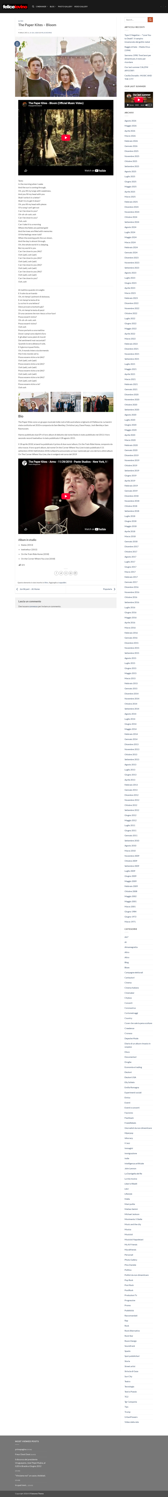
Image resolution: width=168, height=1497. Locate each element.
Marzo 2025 (130, 196)
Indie (127, 1158)
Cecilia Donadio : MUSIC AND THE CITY (138, 77)
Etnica (127, 1097)
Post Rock (129, 1285)
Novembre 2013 (132, 749)
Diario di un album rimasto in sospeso (138, 1045)
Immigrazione (131, 1153)
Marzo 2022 (130, 338)
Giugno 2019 (130, 475)
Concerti (128, 1003)
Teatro (127, 1381)
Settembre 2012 (132, 810)
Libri (127, 1189)
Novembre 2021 (132, 354)
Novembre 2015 (132, 648)
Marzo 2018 (130, 536)
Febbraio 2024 (131, 247)
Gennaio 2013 (131, 790)
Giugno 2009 (130, 876)
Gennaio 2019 (131, 490)
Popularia (107, 589)
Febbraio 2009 (131, 886)
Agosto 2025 (130, 171)
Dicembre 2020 (131, 394)
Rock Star (129, 1336)
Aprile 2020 (130, 435)
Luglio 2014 (130, 719)
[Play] (128, 105)
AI (126, 942)
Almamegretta (131, 947)
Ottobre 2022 (131, 313)
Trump (127, 1412)
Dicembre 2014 (131, 693)
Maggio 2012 (130, 820)
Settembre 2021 (132, 359)
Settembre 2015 (132, 653)
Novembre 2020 (132, 399)
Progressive (130, 1300)
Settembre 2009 (132, 866)
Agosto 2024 (130, 227)
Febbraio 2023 (131, 298)
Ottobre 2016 (131, 597)
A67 (126, 937)
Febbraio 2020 (131, 445)
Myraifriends (130, 1249)
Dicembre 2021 (131, 348)
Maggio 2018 (130, 526)
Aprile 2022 (130, 333)
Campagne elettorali (134, 972)
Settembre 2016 (132, 602)
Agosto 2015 (130, 658)
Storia (127, 1361)
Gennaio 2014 (131, 739)
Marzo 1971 (130, 921)
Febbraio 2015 (131, 683)
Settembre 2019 (132, 470)
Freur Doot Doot (22, 1454)
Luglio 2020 (130, 420)
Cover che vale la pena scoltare (138, 1023)
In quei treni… (21, 1485)
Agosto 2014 (130, 714)
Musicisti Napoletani (134, 1239)
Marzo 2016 (130, 627)
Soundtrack (130, 1346)
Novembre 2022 (132, 308)
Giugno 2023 (130, 283)
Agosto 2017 (130, 556)
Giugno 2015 (130, 668)
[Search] (33, 6)
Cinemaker (41, 7)
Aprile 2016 (130, 622)
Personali (129, 1254)
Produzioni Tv (131, 1295)
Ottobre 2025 (131, 161)
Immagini (129, 1148)
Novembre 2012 (132, 800)
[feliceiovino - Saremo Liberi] (15, 6)
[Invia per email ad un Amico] (66, 573)
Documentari (130, 1057)
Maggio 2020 (130, 430)
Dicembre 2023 (131, 257)
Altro (20, 21)
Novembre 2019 (132, 460)
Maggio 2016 (130, 617)
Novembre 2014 (132, 698)
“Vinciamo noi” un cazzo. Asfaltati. (30, 1475)
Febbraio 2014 (131, 734)
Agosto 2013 (130, 764)
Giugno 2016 (130, 612)
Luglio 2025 (130, 176)
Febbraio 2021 (131, 384)
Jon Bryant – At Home (29, 589)
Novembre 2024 (132, 212)
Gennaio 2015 (131, 688)
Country (128, 1018)
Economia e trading (133, 1067)
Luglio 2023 (130, 278)
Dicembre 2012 (131, 795)
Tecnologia (129, 1386)
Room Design (131, 1341)
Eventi (127, 1102)
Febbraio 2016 (131, 632)
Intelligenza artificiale (134, 1163)
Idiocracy (129, 1138)
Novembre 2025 (132, 156)
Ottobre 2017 (131, 551)
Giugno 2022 (130, 323)
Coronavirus (130, 1008)
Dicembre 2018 (131, 496)
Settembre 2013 (132, 759)
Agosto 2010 (130, 845)
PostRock (129, 1290)
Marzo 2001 (130, 906)
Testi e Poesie (131, 1391)
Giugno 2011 (130, 830)
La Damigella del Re (133, 1173)
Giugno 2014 (130, 724)
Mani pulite (130, 1204)
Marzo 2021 (130, 379)
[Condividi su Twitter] (61, 573)
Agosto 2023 (130, 272)
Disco (127, 1052)
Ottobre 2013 (131, 754)
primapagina (20, 1449)
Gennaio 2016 (131, 637)
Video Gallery (81, 7)
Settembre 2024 (132, 222)
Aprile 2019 (130, 480)
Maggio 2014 (130, 729)
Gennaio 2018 (131, 541)
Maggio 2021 (130, 369)
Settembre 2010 (132, 840)
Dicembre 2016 (131, 587)
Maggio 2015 (130, 673)
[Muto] (146, 105)
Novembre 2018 (132, 501)
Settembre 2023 (132, 267)
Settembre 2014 (132, 708)
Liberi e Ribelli (131, 1183)
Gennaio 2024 (131, 252)
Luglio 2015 (130, 663)
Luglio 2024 (130, 232)
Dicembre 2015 (131, 643)
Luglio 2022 (130, 318)
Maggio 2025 (130, 186)
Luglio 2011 (130, 825)
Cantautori (130, 977)
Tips (126, 1406)
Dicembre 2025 (131, 151)
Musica (128, 1229)
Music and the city (133, 1224)
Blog (52, 7)
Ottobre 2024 (131, 217)
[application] (139, 100)
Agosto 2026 (130, 120)
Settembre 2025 (132, 166)
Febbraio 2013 (131, 784)
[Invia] (150, 19)
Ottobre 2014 (131, 703)
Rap (126, 1320)
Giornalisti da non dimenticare (138, 1128)
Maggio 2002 (130, 896)
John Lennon (130, 1168)
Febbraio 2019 (131, 485)
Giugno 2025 (130, 181)
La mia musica (131, 1178)
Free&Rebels (130, 1123)
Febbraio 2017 (131, 577)
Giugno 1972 (130, 916)
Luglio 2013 (130, 769)
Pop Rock (129, 1280)
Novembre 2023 (132, 262)
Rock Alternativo (132, 1330)
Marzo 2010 (130, 850)
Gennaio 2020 (131, 450)
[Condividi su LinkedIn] (75, 573)
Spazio (127, 1351)
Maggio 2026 (130, 125)
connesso (33, 606)
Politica (128, 1270)
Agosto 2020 (130, 414)
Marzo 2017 (130, 572)
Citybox (128, 998)
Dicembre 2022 (131, 303)
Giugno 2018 (130, 521)
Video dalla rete (132, 1422)
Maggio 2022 (130, 328)
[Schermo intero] (150, 105)
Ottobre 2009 (131, 861)
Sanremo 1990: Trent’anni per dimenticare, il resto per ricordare (138, 58)
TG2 (126, 1396)
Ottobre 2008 (131, 891)
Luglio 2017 (130, 561)
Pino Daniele (130, 1265)
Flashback (129, 1118)
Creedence (129, 1028)
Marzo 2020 (130, 440)
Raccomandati (131, 1315)
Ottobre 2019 (131, 465)
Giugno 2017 (130, 567)
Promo (128, 1305)
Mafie (127, 1199)
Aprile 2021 (130, 374)
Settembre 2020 (132, 409)
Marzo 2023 (130, 293)
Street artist (130, 1366)
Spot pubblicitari (132, 1356)
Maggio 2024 (130, 237)
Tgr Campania (131, 1401)
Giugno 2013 (130, 774)
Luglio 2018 (130, 516)
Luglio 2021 (130, 364)
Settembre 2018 (132, 511)
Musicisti (129, 1234)
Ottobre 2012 (131, 805)
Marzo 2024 (130, 242)
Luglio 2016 (130, 607)
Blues (127, 967)
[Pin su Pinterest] (71, 573)
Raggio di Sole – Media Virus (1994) (137, 48)
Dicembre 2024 (131, 207)
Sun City (128, 1376)
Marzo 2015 (130, 678)
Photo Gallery (65, 7)
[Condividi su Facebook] (56, 573)
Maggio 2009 (130, 881)
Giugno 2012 (130, 815)
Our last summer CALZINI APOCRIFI (136, 69)
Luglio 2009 (130, 871)
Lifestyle (128, 1194)
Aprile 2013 (130, 779)
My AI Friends (131, 1244)
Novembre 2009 (132, 856)
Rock (127, 1325)
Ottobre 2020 (131, 404)
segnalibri (62, 583)
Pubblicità (129, 1310)
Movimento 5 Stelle (133, 1219)
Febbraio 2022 (131, 343)
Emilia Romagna (132, 1087)
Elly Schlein (130, 1082)
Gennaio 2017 (131, 582)
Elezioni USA (130, 1077)
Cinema (128, 982)
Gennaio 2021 (131, 389)
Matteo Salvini (131, 1209)
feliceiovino (46, 32)
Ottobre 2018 (131, 506)
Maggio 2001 (130, 901)
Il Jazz (127, 1143)
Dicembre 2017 (131, 546)
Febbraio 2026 (131, 141)
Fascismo (129, 1112)
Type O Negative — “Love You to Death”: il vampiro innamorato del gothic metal (138, 38)
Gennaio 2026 (131, 146)
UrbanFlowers (131, 1417)
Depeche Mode (131, 1038)
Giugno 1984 (130, 911)
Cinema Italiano (132, 987)
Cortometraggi (131, 1013)
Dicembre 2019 (131, 455)
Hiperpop (129, 1133)
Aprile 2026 (130, 131)
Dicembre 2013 (131, 744)
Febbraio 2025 (131, 201)
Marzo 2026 (130, 136)
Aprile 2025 (130, 191)
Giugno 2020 (130, 425)
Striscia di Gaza (131, 1371)
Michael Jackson (132, 1214)
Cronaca (128, 1033)
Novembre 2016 (132, 592)
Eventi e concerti (132, 1107)
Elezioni (128, 1072)
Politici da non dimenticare (137, 1275)
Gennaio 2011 (131, 835)
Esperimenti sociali (133, 1092)
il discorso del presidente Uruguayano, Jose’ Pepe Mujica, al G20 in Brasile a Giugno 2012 (30, 1462)
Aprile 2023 (130, 288)
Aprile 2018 (130, 531)
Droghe (128, 1062)
